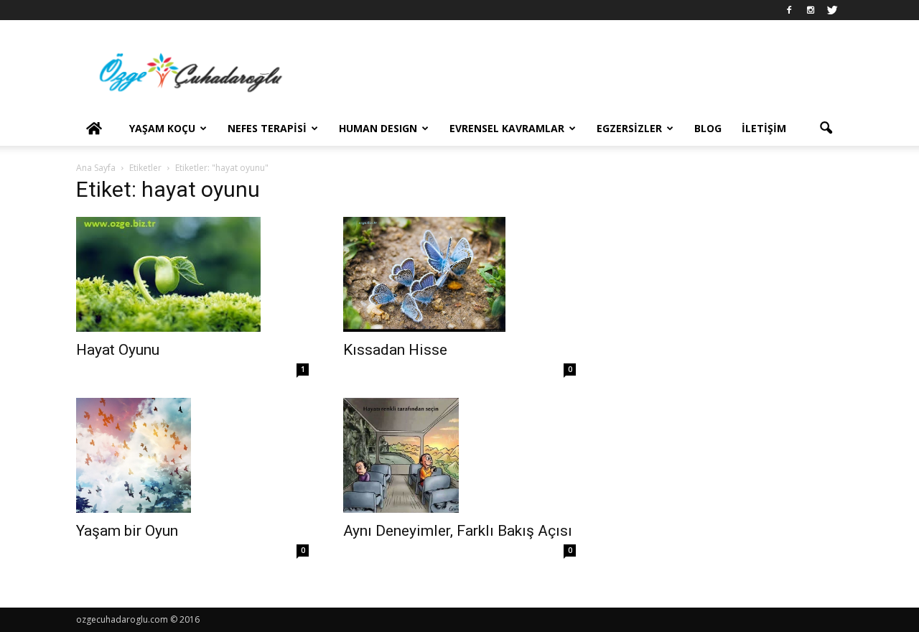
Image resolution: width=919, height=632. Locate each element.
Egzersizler (629, 128)
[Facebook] (789, 10)
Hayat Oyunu (117, 349)
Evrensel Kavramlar (506, 128)
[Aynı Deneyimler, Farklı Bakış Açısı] (459, 455)
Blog (708, 128)
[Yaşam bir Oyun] (192, 455)
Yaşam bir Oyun (127, 530)
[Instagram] (810, 10)
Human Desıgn (378, 128)
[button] (825, 128)
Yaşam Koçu (162, 128)
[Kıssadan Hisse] (459, 274)
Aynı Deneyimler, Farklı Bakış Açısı (457, 530)
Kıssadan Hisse (395, 349)
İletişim (764, 128)
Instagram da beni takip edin (735, 229)
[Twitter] (832, 10)
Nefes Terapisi (267, 128)
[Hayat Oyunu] (192, 274)
